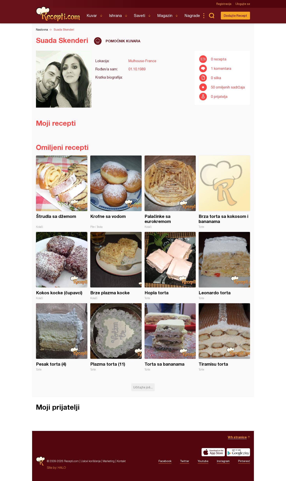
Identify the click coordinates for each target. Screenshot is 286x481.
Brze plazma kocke (116, 266)
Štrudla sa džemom (61, 192)
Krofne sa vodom (116, 192)
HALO (62, 467)
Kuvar (92, 15)
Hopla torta (170, 266)
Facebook (165, 461)
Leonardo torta (224, 266)
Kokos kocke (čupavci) (61, 266)
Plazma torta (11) (116, 337)
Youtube (203, 461)
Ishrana (115, 15)
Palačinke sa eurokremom (170, 192)
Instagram (223, 461)
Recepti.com (58, 14)
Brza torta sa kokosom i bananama (224, 192)
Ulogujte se (242, 3)
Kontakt (121, 461)
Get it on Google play (238, 452)
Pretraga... (211, 15)
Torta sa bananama (170, 337)
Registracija (223, 3)
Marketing (109, 461)
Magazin (164, 15)
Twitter (184, 461)
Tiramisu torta (224, 337)
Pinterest (244, 461)
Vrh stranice (237, 437)
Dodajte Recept (235, 15)
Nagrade (192, 15)
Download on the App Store (213, 452)
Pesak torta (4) (61, 337)
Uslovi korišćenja (91, 461)
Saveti (139, 15)
